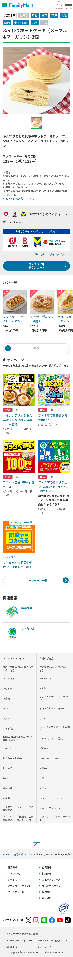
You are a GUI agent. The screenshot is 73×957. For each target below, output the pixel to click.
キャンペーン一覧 (36, 580)
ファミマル (9, 678)
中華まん (7, 748)
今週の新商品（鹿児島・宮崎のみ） (18, 668)
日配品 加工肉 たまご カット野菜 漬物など (18, 738)
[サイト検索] (59, 5)
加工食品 (7, 768)
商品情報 (18, 854)
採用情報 (46, 873)
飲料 (5, 778)
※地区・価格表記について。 (19, 198)
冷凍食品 (7, 788)
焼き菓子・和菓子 (12, 758)
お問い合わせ (10, 947)
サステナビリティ (51, 886)
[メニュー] (68, 5)
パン (36, 348)
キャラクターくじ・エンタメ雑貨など (18, 808)
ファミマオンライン (13, 658)
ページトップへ (36, 844)
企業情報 (46, 867)
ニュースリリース (51, 879)
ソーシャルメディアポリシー (18, 940)
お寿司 (6, 698)
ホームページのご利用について (53, 940)
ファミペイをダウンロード (36, 265)
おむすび (7, 688)
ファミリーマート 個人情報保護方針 (21, 933)
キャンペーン (14, 873)
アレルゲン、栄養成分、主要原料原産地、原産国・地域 (18, 818)
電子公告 (46, 898)
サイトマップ (44, 947)
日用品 (6, 798)
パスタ (6, 718)
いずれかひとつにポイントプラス (48, 254)
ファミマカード (16, 892)
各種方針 (46, 892)
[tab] (36, 123)
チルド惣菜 (9, 728)
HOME (6, 854)
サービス (12, 879)
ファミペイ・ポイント (19, 886)
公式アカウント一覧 (12, 920)
